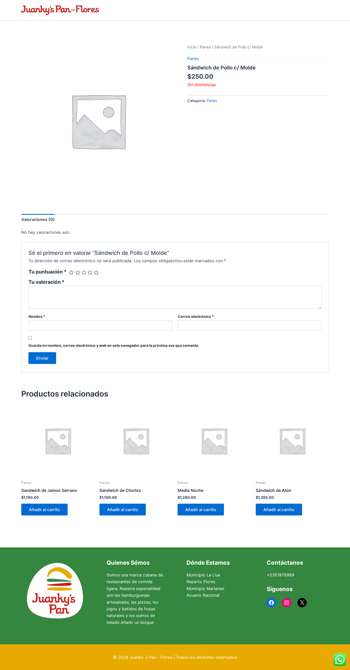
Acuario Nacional (203, 595)
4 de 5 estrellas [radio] (90, 272)
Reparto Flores (201, 581)
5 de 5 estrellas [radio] (96, 272)
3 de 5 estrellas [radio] (83, 272)
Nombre (36, 316)
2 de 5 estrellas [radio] (77, 272)
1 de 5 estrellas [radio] (71, 272)
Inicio (192, 47)
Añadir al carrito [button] (44, 509)
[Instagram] (286, 602)
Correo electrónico (196, 316)
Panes (205, 47)
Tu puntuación (47, 271)
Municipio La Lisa (203, 574)
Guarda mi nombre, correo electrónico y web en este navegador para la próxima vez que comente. (113, 345)
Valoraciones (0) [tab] (38, 219)
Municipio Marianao (205, 588)
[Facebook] (271, 602)
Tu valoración (46, 282)
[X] (302, 602)
